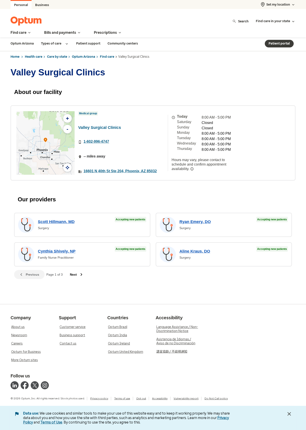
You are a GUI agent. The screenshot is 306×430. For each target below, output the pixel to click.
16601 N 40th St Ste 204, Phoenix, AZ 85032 (120, 171)
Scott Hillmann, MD (56, 221)
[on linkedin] (15, 385)
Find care (107, 57)
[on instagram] (45, 385)
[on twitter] (35, 385)
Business (42, 5)
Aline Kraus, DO (194, 251)
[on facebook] (25, 385)
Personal (21, 5)
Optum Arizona (83, 57)
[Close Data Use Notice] (289, 414)
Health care (33, 57)
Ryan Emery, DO (195, 221)
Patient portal (279, 43)
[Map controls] (67, 167)
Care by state (57, 57)
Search (243, 21)
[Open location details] (45, 140)
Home (15, 57)
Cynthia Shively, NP (56, 251)
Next (73, 274)
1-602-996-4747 (96, 141)
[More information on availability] (192, 169)
